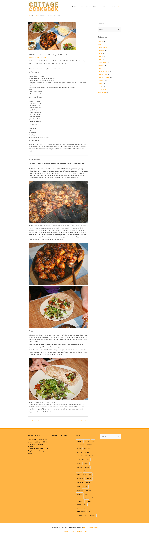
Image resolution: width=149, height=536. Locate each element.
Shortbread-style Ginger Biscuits (38, 448)
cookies (79, 467)
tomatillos (92, 515)
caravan (87, 452)
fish (90, 474)
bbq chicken (80, 445)
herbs (85, 486)
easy (78, 474)
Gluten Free (103, 74)
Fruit (100, 53)
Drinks (101, 68)
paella (86, 494)
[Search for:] (109, 29)
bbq (93, 441)
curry (79, 471)
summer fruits (81, 508)
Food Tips (101, 41)
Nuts (100, 59)
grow (78, 486)
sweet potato (81, 511)
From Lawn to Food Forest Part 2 (38, 440)
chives (79, 463)
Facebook (65, 531)
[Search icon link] (119, 7)
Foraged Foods (104, 71)
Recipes (87, 7)
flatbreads (80, 478)
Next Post (82, 421)
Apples (79, 441)
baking (87, 441)
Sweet (101, 83)
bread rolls (87, 448)
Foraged (101, 50)
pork (86, 498)
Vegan (101, 86)
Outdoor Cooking (104, 77)
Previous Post (35, 421)
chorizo (86, 463)
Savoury (37, 57)
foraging (80, 482)
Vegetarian (102, 89)
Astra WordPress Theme (90, 527)
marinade (88, 490)
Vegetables (102, 62)
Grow (94, 7)
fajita (84, 474)
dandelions (87, 471)
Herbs (101, 56)
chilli (88, 459)
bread (79, 448)
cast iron (79, 455)
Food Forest (103, 47)
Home (74, 7)
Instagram (79, 531)
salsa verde (80, 501)
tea (89, 511)
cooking (87, 467)
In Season (103, 7)
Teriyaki (79, 515)
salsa (92, 498)
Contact (113, 7)
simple (79, 504)
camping (79, 452)
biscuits (89, 445)
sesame (88, 501)
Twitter (72, 531)
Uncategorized (102, 92)
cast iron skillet (89, 455)
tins (86, 515)
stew (85, 504)
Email (85, 531)
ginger (88, 482)
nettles (79, 494)
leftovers (80, 490)
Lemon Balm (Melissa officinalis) (38, 442)
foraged (88, 478)
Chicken (81, 459)
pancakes (79, 498)
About (80, 7)
